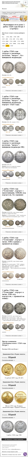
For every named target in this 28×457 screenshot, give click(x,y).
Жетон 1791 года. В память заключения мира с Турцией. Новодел (14, 406)
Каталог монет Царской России (14, 12)
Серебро (5, 13)
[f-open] (25, 454)
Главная (4, 12)
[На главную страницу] (11, 2)
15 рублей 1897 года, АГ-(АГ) (14, 378)
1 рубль (10, 13)
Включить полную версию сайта (10, 451)
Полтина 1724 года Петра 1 (10, 349)
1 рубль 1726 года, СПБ (14, 435)
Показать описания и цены (13, 90)
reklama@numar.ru (15, 449)
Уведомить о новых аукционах (15, 439)
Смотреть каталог (7, 360)
